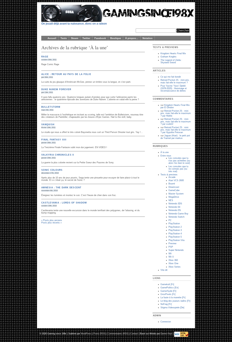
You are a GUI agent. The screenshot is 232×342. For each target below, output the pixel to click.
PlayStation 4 (175, 233)
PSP (170, 247)
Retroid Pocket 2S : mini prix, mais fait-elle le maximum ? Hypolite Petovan (175, 130)
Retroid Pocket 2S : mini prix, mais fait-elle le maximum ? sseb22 (175, 121)
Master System (176, 194)
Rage (44, 57)
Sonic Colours (52, 170)
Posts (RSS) (99, 333)
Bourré (171, 184)
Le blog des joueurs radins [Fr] (175, 301)
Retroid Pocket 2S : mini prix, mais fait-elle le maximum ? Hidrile (175, 113)
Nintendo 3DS (175, 203)
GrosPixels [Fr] (167, 294)
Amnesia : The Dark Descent (61, 187)
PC (170, 220)
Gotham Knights (168, 57)
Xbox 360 (173, 260)
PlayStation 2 (175, 227)
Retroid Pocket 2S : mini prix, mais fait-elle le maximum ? (175, 81)
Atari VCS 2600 (176, 180)
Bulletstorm (50, 107)
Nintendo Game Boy (178, 213)
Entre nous (165, 156)
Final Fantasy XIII (54, 140)
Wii (170, 253)
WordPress (86, 333)
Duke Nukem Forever (56, 89)
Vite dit (163, 270)
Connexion (165, 322)
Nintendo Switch (176, 217)
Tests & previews (168, 174)
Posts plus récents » (51, 223)
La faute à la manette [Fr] (172, 297)
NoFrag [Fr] (166, 304)
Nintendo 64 (174, 207)
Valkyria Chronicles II (57, 155)
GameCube (174, 190)
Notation (147, 38)
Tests (63, 38)
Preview (172, 243)
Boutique (115, 38)
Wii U (171, 257)
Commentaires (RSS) (118, 333)
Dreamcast (173, 187)
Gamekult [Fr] (167, 284)
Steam (74, 38)
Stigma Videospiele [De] (172, 307)
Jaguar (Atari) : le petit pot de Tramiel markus (175, 136)
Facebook (100, 38)
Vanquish (47, 124)
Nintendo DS (174, 210)
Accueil (52, 38)
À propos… (131, 38)
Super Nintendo (176, 250)
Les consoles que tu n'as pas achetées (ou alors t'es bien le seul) (179, 160)
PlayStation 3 (175, 230)
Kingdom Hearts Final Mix (173, 53)
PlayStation (174, 223)
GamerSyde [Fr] (168, 291)
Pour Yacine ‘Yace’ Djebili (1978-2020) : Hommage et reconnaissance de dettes (173, 88)
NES (170, 200)
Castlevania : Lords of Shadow (64, 203)
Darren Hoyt (166, 333)
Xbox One (173, 263)
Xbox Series (174, 267)
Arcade (171, 177)
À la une (164, 152)
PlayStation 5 (175, 237)
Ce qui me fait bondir (170, 77)
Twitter (86, 38)
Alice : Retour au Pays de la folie (66, 74)
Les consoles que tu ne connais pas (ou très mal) (178, 169)
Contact (134, 333)
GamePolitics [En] (169, 287)
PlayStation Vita (176, 240)
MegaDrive (173, 197)
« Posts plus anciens (51, 220)
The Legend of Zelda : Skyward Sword (171, 61)
